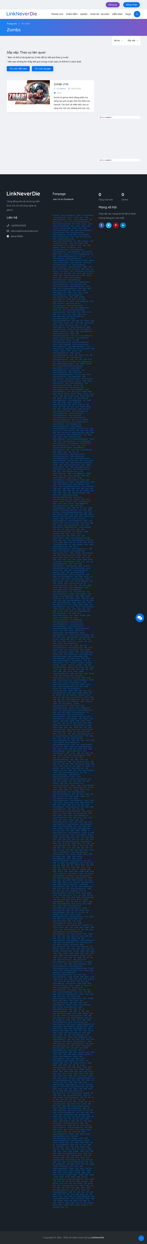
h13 (79, 912)
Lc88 (85, 512)
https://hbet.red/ (79, 592)
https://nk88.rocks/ (84, 1005)
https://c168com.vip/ (59, 809)
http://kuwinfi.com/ (82, 762)
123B (91, 719)
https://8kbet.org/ (59, 316)
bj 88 (71, 585)
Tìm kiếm (25, 23)
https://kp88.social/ (77, 538)
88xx (68, 488)
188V (58, 867)
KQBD (69, 856)
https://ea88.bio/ (58, 467)
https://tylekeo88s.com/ (61, 673)
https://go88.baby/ (84, 441)
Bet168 (73, 312)
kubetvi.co (56, 572)
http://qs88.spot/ (58, 807)
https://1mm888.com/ (60, 966)
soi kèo (79, 247)
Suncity (79, 904)
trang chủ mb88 (71, 637)
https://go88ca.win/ (59, 923)
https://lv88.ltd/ (58, 527)
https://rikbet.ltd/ (76, 262)
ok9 (92, 254)
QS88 (87, 432)
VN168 (71, 553)
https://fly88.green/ (76, 383)
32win (83, 740)
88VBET (80, 880)
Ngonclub (68, 349)
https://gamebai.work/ (60, 359)
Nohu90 (74, 351)
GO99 (81, 516)
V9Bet (78, 949)
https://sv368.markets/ (74, 751)
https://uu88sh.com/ (80, 787)
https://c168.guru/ (59, 1059)
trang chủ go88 (62, 652)
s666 (60, 669)
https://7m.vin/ (58, 570)
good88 (60, 790)
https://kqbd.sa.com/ (69, 972)
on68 (59, 641)
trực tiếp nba (71, 247)
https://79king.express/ (60, 250)
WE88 (55, 577)
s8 (76, 639)
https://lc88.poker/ (59, 940)
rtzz (58, 850)
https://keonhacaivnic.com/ (62, 531)
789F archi (71, 893)
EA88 (67, 598)
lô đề (65, 430)
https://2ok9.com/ (59, 357)
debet (92, 1043)
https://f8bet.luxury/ (60, 962)
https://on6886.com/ (81, 1037)
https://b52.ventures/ (75, 648)
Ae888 (76, 615)
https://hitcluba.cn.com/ (79, 549)
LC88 (80, 514)
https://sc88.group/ (82, 301)
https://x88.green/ (84, 501)
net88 (92, 349)
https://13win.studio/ (74, 729)
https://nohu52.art (88, 607)
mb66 (61, 396)
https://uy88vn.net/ (59, 990)
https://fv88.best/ (59, 886)
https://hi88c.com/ (59, 1018)
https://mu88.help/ (64, 344)
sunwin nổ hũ (71, 641)
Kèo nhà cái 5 (89, 271)
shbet (55, 503)
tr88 (65, 650)
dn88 (81, 577)
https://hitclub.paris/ (60, 998)
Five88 (71, 953)
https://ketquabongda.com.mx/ (72, 512)
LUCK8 (84, 1067)
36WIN (87, 697)
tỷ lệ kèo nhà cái (82, 428)
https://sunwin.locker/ (60, 243)
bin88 (54, 288)
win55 (89, 691)
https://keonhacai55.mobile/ (62, 448)
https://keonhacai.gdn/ (60, 286)
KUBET (91, 917)
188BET (59, 452)
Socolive (65, 749)
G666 (84, 716)
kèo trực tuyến (74, 523)
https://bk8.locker (59, 901)
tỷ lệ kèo (60, 1007)
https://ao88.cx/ (58, 663)
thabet (82, 396)
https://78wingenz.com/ (70, 471)
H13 (62, 770)
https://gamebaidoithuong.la (62, 497)
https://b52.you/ (86, 443)
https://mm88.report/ (67, 596)
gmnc (65, 475)
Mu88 (65, 957)
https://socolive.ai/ (77, 714)
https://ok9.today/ (87, 897)
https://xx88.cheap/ (79, 964)
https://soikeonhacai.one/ (61, 549)
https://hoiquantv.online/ (61, 389)
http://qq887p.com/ (72, 863)
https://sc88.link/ (81, 594)
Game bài (77, 374)
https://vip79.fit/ (87, 252)
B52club (60, 394)
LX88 (64, 738)
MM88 (81, 243)
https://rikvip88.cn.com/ (71, 772)
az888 (76, 645)
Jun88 (75, 293)
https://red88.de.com (72, 742)
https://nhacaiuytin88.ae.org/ (68, 686)
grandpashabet (78, 656)
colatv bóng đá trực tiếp (66, 239)
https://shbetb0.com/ (60, 372)
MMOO (88, 579)
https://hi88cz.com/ (70, 1007)
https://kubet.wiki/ (59, 1043)
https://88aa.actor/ (86, 331)
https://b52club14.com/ (60, 706)
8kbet (55, 269)
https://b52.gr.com (59, 947)
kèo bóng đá (70, 876)
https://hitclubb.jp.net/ (77, 413)
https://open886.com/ (75, 295)
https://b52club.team (69, 409)
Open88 (60, 581)
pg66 (70, 749)
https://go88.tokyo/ (74, 280)
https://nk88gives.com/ (75, 932)
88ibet (55, 1065)
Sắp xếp (132, 40)
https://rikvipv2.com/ (76, 624)
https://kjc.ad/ (79, 764)
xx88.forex (56, 770)
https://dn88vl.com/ (74, 906)
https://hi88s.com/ (59, 299)
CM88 (77, 331)
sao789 (62, 768)
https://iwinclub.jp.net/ (60, 413)
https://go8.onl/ (76, 661)
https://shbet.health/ (60, 544)
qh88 (59, 529)
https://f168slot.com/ (60, 295)
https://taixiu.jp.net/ (75, 415)
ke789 (60, 493)
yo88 (59, 402)
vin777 (68, 949)
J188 (75, 585)
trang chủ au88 (84, 637)
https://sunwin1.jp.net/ (82, 628)
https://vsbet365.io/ (79, 725)
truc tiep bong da (88, 215)
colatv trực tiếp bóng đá (61, 237)
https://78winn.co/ (59, 925)
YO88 (54, 957)
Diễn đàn (117, 14)
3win (76, 886)
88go (54, 994)
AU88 (58, 637)
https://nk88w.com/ (59, 762)
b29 (68, 407)
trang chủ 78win (70, 983)
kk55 (57, 747)
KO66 (90, 1067)
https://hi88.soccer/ (80, 1028)
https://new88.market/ (67, 338)
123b (81, 491)
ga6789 (59, 398)
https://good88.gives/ (74, 600)
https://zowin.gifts (59, 1048)
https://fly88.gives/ (77, 389)
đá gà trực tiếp (73, 667)
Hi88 (54, 988)
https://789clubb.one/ (76, 286)
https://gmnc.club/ (59, 536)
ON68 (77, 596)
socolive (55, 228)
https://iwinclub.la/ (59, 217)
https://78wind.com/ (59, 377)
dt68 (54, 303)
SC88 (54, 437)
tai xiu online (81, 519)
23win (79, 312)
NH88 (68, 897)
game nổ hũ (71, 478)
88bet (66, 542)
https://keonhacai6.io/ (60, 1011)
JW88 (70, 770)
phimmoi (62, 837)
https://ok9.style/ (59, 753)
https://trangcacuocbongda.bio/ (77, 439)
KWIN (68, 768)
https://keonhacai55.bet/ (61, 226)
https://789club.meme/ (60, 779)
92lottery (66, 945)
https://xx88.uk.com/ (70, 654)
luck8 (92, 491)
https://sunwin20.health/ (61, 785)
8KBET (63, 572)
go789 (82, 945)
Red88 (65, 953)
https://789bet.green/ (60, 1009)
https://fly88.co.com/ (82, 482)
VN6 (54, 830)
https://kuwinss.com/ (80, 813)
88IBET (66, 514)
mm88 (81, 994)
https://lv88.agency (59, 1067)
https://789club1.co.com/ (77, 417)
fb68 (89, 992)
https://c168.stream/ (78, 792)
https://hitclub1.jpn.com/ (61, 622)
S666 (85, 645)
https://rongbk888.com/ (73, 258)
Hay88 (90, 508)
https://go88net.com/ (77, 456)
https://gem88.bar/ (73, 252)
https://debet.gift (69, 1026)
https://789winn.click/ (73, 811)
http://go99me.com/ (79, 712)
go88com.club (79, 630)
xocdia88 (78, 553)
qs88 (66, 519)
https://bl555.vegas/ (70, 970)
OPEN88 (82, 297)
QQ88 (63, 863)
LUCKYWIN (85, 925)
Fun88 (76, 217)
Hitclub (79, 290)
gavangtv (56, 247)
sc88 (67, 357)
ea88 (86, 936)
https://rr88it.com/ (59, 327)
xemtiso (87, 766)
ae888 (72, 331)
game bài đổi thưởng (77, 572)
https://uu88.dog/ (88, 785)
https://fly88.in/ (67, 704)
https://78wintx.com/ (60, 404)
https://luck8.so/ (58, 538)
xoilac (92, 241)
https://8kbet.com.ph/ (60, 708)
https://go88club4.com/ (61, 353)
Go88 (60, 254)
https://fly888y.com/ (72, 633)
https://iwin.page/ (73, 443)
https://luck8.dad (87, 553)
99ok (74, 544)
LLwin (88, 592)
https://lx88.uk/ (73, 874)
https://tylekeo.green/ (84, 361)
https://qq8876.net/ (81, 503)
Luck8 (83, 536)
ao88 (54, 398)
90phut (69, 469)
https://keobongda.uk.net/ (70, 841)
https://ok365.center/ (77, 250)
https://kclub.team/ (75, 267)
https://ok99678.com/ (74, 435)
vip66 (71, 230)
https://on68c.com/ (75, 682)
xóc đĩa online (57, 562)
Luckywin (56, 519)
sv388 (86, 217)
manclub (63, 351)
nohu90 (79, 420)
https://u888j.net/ (59, 480)
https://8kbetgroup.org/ (79, 852)
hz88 (70, 546)
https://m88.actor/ (59, 607)
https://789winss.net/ (73, 925)
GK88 (88, 790)
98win (72, 506)
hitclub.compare (73, 650)
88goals (56, 273)
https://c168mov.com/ (64, 484)
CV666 (92, 927)
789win (55, 278)
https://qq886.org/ (77, 1018)
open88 (85, 293)
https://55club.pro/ (77, 579)
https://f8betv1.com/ (65, 895)
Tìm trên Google (43, 68)
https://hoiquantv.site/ (76, 387)
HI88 (54, 904)
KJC (80, 256)
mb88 (55, 491)
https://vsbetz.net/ (65, 725)
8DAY (70, 951)
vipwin (61, 650)
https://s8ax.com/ (59, 910)
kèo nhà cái (78, 260)
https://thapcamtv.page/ (78, 968)
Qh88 (80, 566)
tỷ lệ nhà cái (84, 523)
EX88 (78, 740)
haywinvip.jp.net (58, 633)
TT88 (86, 736)
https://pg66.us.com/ (60, 293)
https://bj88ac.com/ (65, 617)
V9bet (74, 314)
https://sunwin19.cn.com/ (78, 284)
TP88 (67, 830)
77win (85, 435)
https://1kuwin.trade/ (60, 691)
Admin (63, 88)
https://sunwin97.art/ (60, 267)
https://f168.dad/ (78, 484)
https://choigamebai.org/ (81, 254)
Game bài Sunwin (72, 994)
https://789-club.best (82, 635)
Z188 (54, 441)
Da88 (82, 953)
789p (65, 755)
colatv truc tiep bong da (83, 237)
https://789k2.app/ (59, 908)
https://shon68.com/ (60, 977)
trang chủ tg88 (64, 639)
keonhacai (56, 534)
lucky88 (71, 652)
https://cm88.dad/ (75, 278)
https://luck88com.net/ (83, 876)
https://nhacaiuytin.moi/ (61, 426)
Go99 (70, 564)
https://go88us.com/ (60, 1050)
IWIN (73, 224)
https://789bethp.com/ (60, 482)
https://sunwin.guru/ (69, 441)
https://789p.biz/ (87, 729)
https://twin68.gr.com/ (82, 708)
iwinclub (88, 286)
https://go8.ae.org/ (83, 734)
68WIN (72, 598)
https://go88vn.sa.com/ (61, 368)
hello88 (79, 749)
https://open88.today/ (60, 297)
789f (69, 605)
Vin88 (71, 611)
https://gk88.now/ (59, 1005)
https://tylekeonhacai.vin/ (61, 422)
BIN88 (55, 254)
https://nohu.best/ (62, 736)
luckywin (55, 596)
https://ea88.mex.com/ (60, 592)
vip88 (83, 949)
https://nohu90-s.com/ (76, 783)
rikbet (83, 529)
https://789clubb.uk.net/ (80, 411)
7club (73, 949)
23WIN (68, 579)
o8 (58, 381)
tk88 (83, 377)
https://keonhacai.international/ (81, 463)
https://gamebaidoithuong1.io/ (63, 628)
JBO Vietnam (89, 874)
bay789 (73, 990)
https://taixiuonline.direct (61, 684)
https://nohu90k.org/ (74, 908)
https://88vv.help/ (59, 811)
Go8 (63, 891)
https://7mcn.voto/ (78, 432)
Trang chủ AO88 (58, 927)
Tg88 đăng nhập (71, 566)
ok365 (78, 867)
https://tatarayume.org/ (77, 779)
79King (81, 355)
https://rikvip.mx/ (64, 551)
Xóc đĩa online (79, 271)
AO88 (59, 441)
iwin (61, 273)
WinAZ (87, 803)
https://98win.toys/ (59, 732)
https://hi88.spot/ (59, 876)
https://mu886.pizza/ (80, 680)
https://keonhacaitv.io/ (60, 594)
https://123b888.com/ (75, 521)
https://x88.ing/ (58, 514)
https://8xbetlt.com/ (59, 460)
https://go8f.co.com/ (86, 886)
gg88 (74, 734)
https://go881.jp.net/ (60, 346)
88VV (70, 570)
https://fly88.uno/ (59, 301)
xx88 (78, 241)
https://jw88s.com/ (79, 755)
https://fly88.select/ (74, 377)
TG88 (59, 738)
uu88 (72, 336)
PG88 (68, 312)
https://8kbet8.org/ (75, 372)
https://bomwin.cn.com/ (61, 456)
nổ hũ (69, 290)
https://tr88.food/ (88, 770)
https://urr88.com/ (80, 1063)
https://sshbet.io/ (76, 368)
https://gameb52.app (77, 568)
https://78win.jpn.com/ (60, 822)
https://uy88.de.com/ (78, 540)
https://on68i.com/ (59, 678)
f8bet (77, 364)
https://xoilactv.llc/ (73, 701)
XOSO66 (58, 695)
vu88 (85, 665)
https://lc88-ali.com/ (59, 613)
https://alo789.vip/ (59, 934)
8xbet (88, 574)
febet (64, 856)
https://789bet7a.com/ (60, 615)
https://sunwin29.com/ (60, 645)
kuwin (85, 508)
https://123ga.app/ (59, 751)
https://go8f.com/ (76, 1016)
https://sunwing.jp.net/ (77, 574)
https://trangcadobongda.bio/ (63, 374)
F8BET (75, 671)
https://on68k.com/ (59, 1039)
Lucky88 (76, 790)
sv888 (69, 762)
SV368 (55, 710)
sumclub (62, 501)
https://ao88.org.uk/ (75, 998)
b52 (75, 241)
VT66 (79, 770)
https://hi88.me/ (58, 383)
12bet (76, 992)
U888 (92, 482)
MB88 (79, 1013)
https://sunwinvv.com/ (60, 585)
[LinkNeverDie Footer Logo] (23, 193)
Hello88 (79, 693)
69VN (68, 867)
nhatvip (55, 650)
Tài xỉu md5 (66, 843)
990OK (89, 962)
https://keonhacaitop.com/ (75, 316)
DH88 (87, 871)
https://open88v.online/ (71, 525)
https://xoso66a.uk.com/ (61, 800)
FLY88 (68, 299)
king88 (64, 781)
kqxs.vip (65, 587)
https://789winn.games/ (61, 861)
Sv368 (76, 297)
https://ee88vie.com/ (81, 219)
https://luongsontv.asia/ (61, 968)
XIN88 (89, 755)
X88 (58, 757)
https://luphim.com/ (59, 329)
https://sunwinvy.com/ (70, 884)
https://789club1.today (60, 574)
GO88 (92, 301)
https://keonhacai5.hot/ (76, 626)
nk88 (84, 585)
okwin (71, 815)
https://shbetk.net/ (59, 469)
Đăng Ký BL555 (81, 878)
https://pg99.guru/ (73, 940)
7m (71, 254)
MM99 (90, 723)
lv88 (68, 738)
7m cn (73, 947)
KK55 (76, 757)
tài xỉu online (79, 323)
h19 (67, 301)
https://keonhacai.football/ (62, 224)
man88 (82, 910)
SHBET (85, 267)
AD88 (73, 669)
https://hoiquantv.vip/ (60, 387)
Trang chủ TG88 (71, 919)
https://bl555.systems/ (83, 467)
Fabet (60, 953)
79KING (69, 329)
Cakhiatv (71, 820)
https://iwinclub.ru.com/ (72, 275)
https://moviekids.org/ (60, 499)
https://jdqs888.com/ (60, 1022)
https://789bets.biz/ (59, 473)
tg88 (87, 480)
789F (54, 919)
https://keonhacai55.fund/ (69, 510)
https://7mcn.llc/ (87, 379)
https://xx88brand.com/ (82, 282)
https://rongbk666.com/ (61, 260)
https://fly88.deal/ (59, 439)
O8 (81, 508)
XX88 (71, 243)
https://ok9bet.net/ (79, 1041)
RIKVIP (83, 275)
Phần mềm (71, 14)
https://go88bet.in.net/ (60, 635)
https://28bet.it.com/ (60, 833)
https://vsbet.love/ (59, 1024)
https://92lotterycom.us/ (81, 469)
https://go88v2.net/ (59, 693)
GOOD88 (56, 914)
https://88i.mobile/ (59, 658)
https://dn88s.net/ (64, 661)
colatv (72, 237)
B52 (60, 310)
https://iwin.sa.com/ (59, 280)
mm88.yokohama (74, 775)
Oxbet (87, 953)
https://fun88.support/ (65, 992)
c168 (69, 404)
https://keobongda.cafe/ (61, 336)
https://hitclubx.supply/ (70, 495)
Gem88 (76, 953)
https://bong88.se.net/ (60, 428)
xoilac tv (70, 217)
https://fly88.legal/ (59, 508)
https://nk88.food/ (76, 800)
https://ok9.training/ (59, 792)
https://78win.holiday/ (64, 826)
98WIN (72, 747)
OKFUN (67, 828)
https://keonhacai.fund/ (61, 230)
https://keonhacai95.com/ (61, 321)
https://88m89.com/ (76, 917)
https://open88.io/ (59, 846)
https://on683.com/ (77, 1043)
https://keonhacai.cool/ (73, 379)
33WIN (75, 501)
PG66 (89, 594)
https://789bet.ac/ (74, 833)
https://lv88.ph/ (81, 835)
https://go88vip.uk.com (60, 917)
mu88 (69, 491)
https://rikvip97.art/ (78, 265)
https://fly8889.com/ (75, 400)
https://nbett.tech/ (59, 932)
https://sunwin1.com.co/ (61, 620)
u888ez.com (85, 598)
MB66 (75, 235)
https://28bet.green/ (85, 747)
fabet (91, 430)
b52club (61, 325)
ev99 (54, 529)
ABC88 (85, 693)
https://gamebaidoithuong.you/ (63, 364)
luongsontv (73, 245)
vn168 (74, 559)
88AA (75, 723)
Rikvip (79, 273)
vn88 (65, 570)
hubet (59, 559)
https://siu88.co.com (83, 732)
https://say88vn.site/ (71, 643)
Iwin (58, 314)
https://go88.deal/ (59, 306)
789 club (62, 609)
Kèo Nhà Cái (57, 598)
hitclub (78, 226)
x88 (84, 400)
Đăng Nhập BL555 (87, 882)
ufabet (78, 215)
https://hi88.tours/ (77, 697)
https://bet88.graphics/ (61, 355)
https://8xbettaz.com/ (60, 564)
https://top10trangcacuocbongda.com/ (70, 366)
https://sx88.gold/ (85, 527)
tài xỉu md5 (61, 981)
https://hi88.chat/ (79, 448)
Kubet (66, 583)
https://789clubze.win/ (78, 327)
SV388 (63, 897)
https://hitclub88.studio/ (82, 611)
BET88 (78, 678)
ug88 (81, 645)
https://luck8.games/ (60, 740)
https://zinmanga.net (68, 215)
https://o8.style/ (82, 398)
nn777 (79, 299)
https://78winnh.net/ (77, 232)
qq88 (72, 673)
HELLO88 (79, 1026)
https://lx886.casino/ (73, 807)
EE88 (86, 383)
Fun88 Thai (89, 701)
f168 (74, 349)
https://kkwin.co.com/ (60, 605)
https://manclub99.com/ (61, 318)
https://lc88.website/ (60, 656)
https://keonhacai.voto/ (61, 308)
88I (81, 460)
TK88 (77, 652)
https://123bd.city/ (78, 1035)
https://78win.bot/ (59, 340)
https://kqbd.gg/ (71, 719)
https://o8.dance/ (73, 824)
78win (91, 219)
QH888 (68, 712)
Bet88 (74, 299)
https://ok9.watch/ (75, 437)
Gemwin (73, 445)
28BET (78, 766)
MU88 (89, 374)
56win (87, 981)
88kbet (60, 815)
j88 (84, 600)
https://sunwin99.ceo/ (73, 303)
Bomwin (73, 318)
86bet (55, 1074)
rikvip (72, 226)
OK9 (80, 359)
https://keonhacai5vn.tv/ (61, 1046)
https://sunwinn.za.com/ (80, 344)
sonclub (78, 914)
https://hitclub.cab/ (59, 443)
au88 (64, 488)
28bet (84, 602)
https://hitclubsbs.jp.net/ (74, 306)
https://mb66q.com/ (59, 235)
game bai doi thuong (69, 899)
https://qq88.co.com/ (60, 1037)
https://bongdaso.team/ (79, 422)
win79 (69, 314)
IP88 (82, 981)
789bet (88, 465)
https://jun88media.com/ (61, 777)
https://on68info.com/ (85, 710)
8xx (83, 256)
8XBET (55, 551)
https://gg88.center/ (60, 400)
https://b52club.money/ (61, 333)
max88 (55, 275)
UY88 (72, 581)
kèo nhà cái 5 (78, 676)
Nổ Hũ (67, 854)
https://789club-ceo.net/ (61, 445)
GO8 (62, 850)
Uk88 (92, 953)
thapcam (81, 641)
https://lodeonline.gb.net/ (76, 346)
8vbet (71, 1009)
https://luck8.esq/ (77, 738)
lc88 (61, 747)
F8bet (59, 409)
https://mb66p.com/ (86, 230)
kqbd (79, 314)
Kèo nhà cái (64, 516)
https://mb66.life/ (84, 235)
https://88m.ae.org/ (73, 658)
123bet (82, 650)
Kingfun (88, 596)
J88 (74, 542)
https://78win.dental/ (60, 921)
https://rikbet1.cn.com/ (82, 458)
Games (83, 14)
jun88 (69, 392)
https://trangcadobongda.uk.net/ (69, 486)
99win (66, 1063)
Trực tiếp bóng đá (65, 228)
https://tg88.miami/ (84, 828)
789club (86, 321)
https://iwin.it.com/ (76, 622)
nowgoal (65, 254)
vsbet (82, 430)
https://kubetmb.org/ (60, 775)
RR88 (79, 245)
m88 (84, 691)
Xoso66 (69, 235)
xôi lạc (80, 228)
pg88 (89, 869)
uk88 (86, 430)
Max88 (72, 333)
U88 (59, 712)
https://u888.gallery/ (76, 587)
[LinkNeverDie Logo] (22, 13)
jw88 (54, 938)
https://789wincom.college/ (62, 1013)
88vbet (60, 803)
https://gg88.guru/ (78, 473)
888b (90, 749)
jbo (83, 1009)
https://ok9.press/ (59, 450)
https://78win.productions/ (62, 794)
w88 (68, 540)
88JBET (73, 828)
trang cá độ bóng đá (83, 1024)
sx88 (58, 938)
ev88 (54, 402)
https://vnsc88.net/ (72, 480)
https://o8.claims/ (86, 824)
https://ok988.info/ (59, 392)
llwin (78, 744)
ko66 (62, 699)
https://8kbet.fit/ (58, 854)
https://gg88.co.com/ (82, 308)
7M (78, 869)
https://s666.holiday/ (60, 667)
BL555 (67, 538)
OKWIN (73, 996)
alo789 (55, 676)
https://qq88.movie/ (63, 988)
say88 (74, 602)
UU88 (76, 514)
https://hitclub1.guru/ (60, 648)
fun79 (68, 912)
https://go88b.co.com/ (60, 417)
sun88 (88, 949)
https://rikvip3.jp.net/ (60, 626)
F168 (54, 361)
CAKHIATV (73, 695)
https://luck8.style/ (59, 729)
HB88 (76, 871)
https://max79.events (64, 960)
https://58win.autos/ (69, 555)
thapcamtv (85, 241)
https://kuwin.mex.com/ (61, 835)
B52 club (90, 273)
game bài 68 (74, 945)
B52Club (85, 420)
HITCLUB (71, 503)
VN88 (73, 740)
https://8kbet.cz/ (64, 852)
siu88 (65, 398)
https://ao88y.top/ (70, 929)
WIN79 (60, 957)
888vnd (65, 882)
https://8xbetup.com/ (75, 966)
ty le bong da (77, 497)
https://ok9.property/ (67, 381)
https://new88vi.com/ (80, 1022)
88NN (54, 734)
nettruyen (56, 215)
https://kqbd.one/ (76, 426)
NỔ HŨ (74, 404)
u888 (87, 475)
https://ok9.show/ (69, 562)
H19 (64, 695)
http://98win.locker (68, 942)
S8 (70, 519)
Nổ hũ (88, 346)
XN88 (61, 783)
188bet (87, 977)
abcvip (58, 856)
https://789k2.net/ (77, 768)
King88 (73, 843)
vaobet (71, 301)
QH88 (70, 813)
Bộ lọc (117, 40)
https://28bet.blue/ (82, 338)
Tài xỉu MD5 (67, 273)
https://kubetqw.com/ (64, 680)
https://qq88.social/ (63, 904)
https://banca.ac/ (76, 357)
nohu (64, 540)
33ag (80, 727)
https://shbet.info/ (59, 435)
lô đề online (84, 947)
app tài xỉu (71, 430)
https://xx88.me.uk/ (59, 252)
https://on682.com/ (74, 688)
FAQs (128, 14)
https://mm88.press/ (60, 282)
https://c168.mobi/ (59, 912)
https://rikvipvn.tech (79, 960)
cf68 (60, 688)
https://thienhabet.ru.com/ (62, 342)
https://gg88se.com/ (86, 654)
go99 (59, 488)
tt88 (91, 488)
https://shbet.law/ (74, 370)
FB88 (55, 1054)
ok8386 (71, 594)
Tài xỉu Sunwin (86, 1046)
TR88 (66, 766)
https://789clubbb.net (72, 955)
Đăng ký (113, 4)
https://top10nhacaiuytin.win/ (67, 256)
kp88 (54, 889)
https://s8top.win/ (76, 861)
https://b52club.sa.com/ (61, 284)
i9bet (85, 325)
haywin (60, 643)
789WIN (73, 854)
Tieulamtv (73, 663)
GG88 (59, 288)
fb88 (77, 430)
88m (68, 865)
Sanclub (77, 353)
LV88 (74, 781)
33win (78, 349)
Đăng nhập (131, 4)
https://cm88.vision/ (86, 336)
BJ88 (71, 796)
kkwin (59, 764)
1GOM (74, 273)
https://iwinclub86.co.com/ (61, 420)
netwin (55, 929)
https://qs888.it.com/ (60, 798)
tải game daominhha (69, 288)
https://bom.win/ (58, 349)
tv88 (68, 714)
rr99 (63, 994)
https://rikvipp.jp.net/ (60, 415)
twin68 (62, 579)
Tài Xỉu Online (72, 1050)
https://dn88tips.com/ (81, 815)
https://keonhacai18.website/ (62, 385)
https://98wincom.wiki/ (60, 1003)
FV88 (83, 609)
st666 (61, 721)
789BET (82, 364)
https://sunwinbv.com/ (60, 985)
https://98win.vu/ (58, 719)
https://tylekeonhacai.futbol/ (62, 241)
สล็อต (88, 327)
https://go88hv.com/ (78, 551)
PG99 (84, 290)
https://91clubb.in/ (59, 566)
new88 (65, 682)
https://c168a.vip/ (58, 983)
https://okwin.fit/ (77, 988)
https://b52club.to (88, 486)
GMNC (69, 351)
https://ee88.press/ (87, 940)
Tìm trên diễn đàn (18, 68)
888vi (59, 882)
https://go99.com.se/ (76, 736)
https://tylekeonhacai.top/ (62, 411)
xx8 (62, 796)
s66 (54, 695)
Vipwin (89, 609)
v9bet (85, 228)
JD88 (74, 770)
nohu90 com (62, 874)
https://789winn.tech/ (60, 818)
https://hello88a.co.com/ (61, 568)
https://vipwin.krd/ (85, 942)
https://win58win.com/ (78, 889)
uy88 (60, 465)
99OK (58, 891)
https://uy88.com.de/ (60, 590)
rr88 (74, 398)
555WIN (90, 878)
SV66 (54, 1069)
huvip (82, 759)
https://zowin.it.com (76, 583)
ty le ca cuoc (64, 271)
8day (65, 452)
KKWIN (70, 803)
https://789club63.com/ (60, 624)
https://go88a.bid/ (76, 620)
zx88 (90, 880)
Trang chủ (57, 14)
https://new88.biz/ (59, 312)
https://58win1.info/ (59, 714)
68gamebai (84, 581)
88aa (82, 863)
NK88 (73, 488)
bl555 (61, 523)
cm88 (80, 351)
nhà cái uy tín (57, 222)
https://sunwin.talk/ (59, 290)
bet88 (86, 260)
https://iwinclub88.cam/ (61, 759)
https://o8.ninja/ (58, 379)
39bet (55, 686)
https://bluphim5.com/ (60, 245)
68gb (55, 488)
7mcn (71, 271)
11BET (75, 1009)
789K (63, 848)
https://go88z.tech (65, 1056)
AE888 (89, 1063)
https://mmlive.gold (78, 493)
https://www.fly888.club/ (80, 342)
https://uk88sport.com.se (61, 744)
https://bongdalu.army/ (73, 424)
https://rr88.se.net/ (64, 269)
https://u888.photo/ (59, 478)
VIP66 (67, 232)
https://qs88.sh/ (86, 841)
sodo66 (55, 617)
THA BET (86, 899)
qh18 (82, 753)
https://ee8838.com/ (60, 521)
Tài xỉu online (65, 757)
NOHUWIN (63, 951)
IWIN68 (55, 465)
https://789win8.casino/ (61, 506)
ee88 (64, 559)
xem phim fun (63, 331)
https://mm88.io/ (58, 258)
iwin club (76, 385)
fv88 (85, 880)
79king (59, 361)
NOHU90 (69, 501)
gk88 (90, 514)
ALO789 (89, 364)
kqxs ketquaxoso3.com (82, 222)
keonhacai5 (56, 972)
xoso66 (90, 224)
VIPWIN (69, 732)
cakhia (83, 465)
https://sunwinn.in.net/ (60, 553)
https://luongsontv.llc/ (60, 546)
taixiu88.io (79, 531)
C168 (76, 355)
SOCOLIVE (81, 695)
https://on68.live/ (86, 744)
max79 (73, 744)
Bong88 (55, 331)
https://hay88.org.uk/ (72, 699)
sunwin (70, 219)
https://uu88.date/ (59, 716)
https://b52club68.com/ (61, 458)
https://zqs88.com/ (59, 824)
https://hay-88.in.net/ (80, 570)
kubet (81, 217)
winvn (71, 615)
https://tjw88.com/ (74, 1033)
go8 (73, 491)
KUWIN (71, 706)
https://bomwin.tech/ (60, 265)
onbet (55, 671)
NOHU (78, 706)
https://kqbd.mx (58, 1061)
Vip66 (76, 230)
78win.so (78, 381)
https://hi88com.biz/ (63, 602)
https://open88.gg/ (63, 878)
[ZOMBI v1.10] (28, 92)
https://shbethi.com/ (60, 370)
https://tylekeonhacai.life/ (76, 310)
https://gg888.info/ (59, 858)
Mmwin (71, 635)
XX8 (68, 669)
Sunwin (69, 402)
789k (54, 525)
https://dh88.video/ (71, 527)
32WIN (77, 803)
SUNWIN (77, 499)
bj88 (54, 381)
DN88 (59, 555)
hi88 (72, 912)
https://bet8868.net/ (60, 893)
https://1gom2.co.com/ (77, 454)
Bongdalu (72, 428)
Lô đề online (77, 402)
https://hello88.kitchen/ (61, 454)
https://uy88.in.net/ (75, 590)
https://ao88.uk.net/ (86, 652)
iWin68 (82, 633)
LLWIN (86, 355)
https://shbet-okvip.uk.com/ (67, 710)
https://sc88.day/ (86, 450)
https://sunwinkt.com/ (60, 1052)
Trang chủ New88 (76, 934)
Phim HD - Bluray (99, 14)
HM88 (55, 581)
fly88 (71, 1071)
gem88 (55, 310)
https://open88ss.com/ (76, 962)
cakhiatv (63, 247)
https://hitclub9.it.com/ (65, 577)
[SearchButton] (137, 14)
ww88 (90, 521)
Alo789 (74, 228)
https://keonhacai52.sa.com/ (62, 975)
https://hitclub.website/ (61, 262)
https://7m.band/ (58, 424)
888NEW (56, 510)
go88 (88, 226)
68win (75, 546)
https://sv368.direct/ (59, 219)
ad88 (66, 796)
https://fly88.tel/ (86, 329)
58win (77, 407)
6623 (91, 957)
